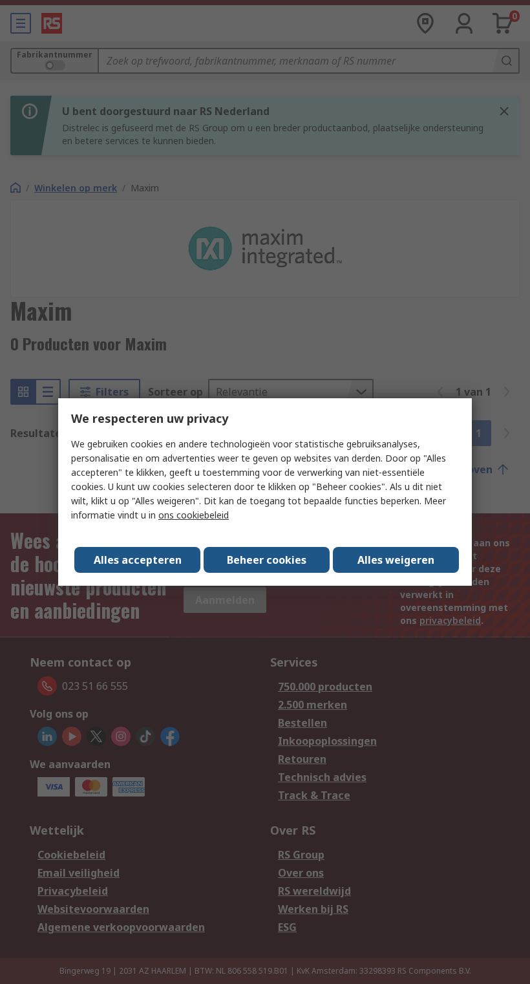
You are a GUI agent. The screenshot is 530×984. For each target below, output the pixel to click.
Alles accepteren (138, 560)
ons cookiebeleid (193, 515)
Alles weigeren (395, 560)
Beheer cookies (266, 560)
